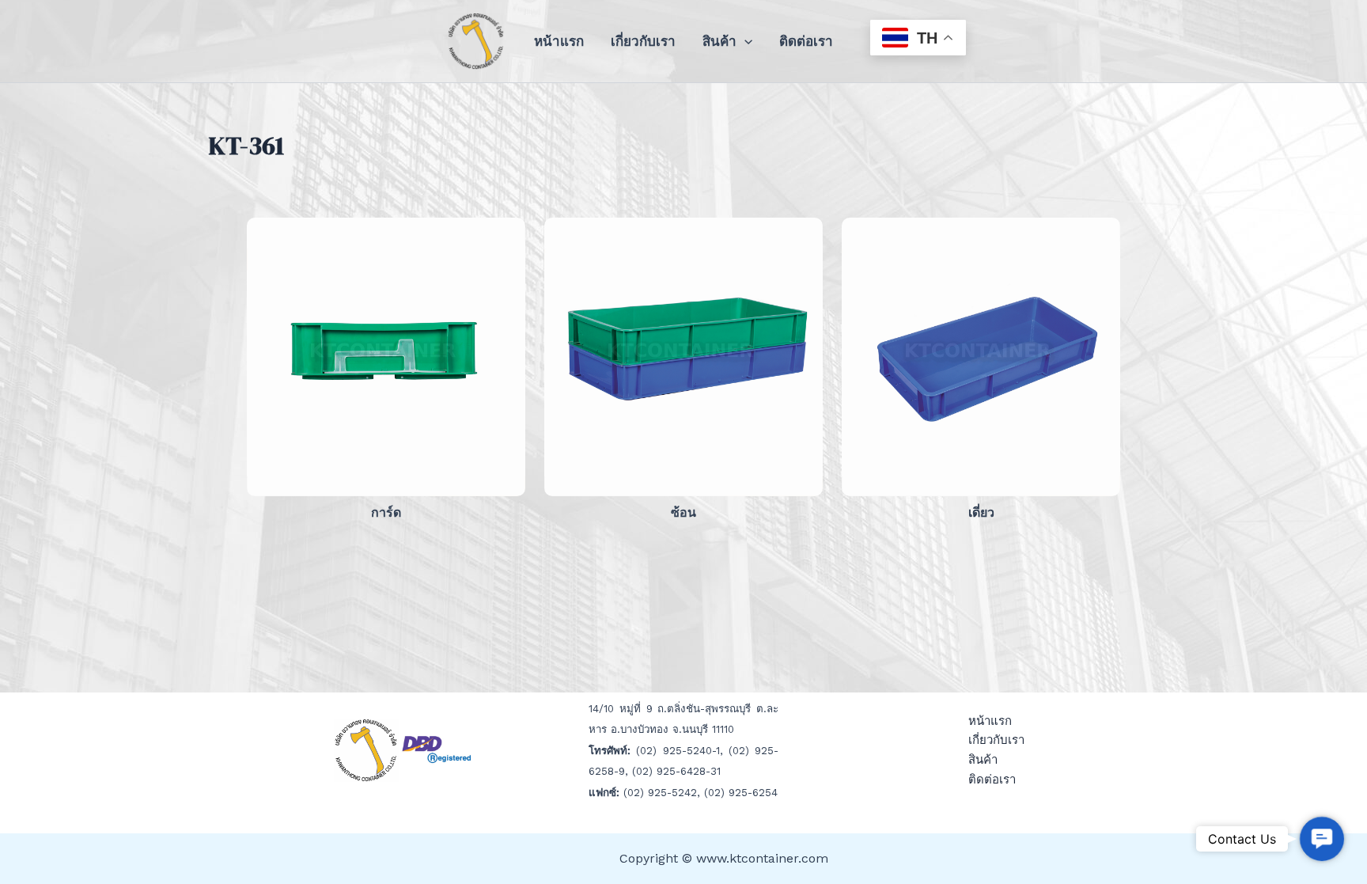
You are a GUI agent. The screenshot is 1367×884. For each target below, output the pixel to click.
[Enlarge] (505, 238)
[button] (1322, 839)
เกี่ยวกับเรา (643, 41)
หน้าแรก (559, 41)
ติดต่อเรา (806, 41)
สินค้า (719, 41)
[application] (744, 41)
